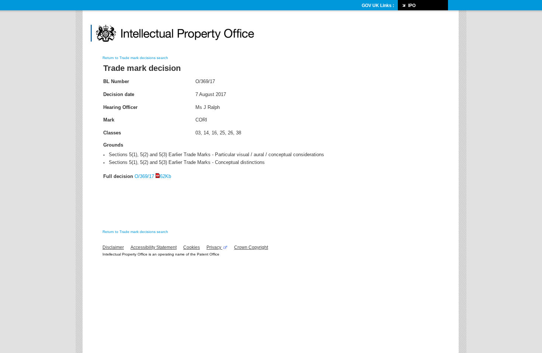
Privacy (214, 247)
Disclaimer (113, 247)
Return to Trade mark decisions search (135, 58)
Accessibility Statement (154, 247)
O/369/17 (153, 176)
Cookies (191, 247)
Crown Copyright (251, 247)
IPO (412, 5)
